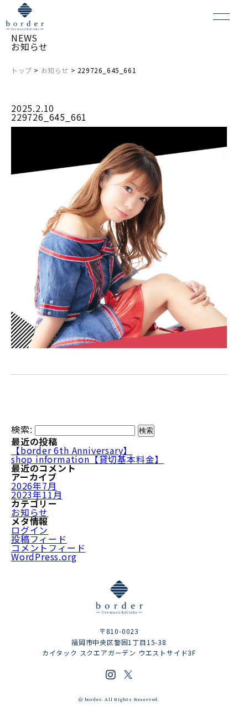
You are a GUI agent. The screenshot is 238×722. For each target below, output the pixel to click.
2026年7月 (34, 485)
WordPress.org (43, 556)
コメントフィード (48, 547)
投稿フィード (39, 538)
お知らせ (55, 70)
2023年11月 (36, 494)
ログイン (29, 530)
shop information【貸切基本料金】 (87, 459)
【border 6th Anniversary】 (71, 450)
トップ (21, 70)
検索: (21, 429)
